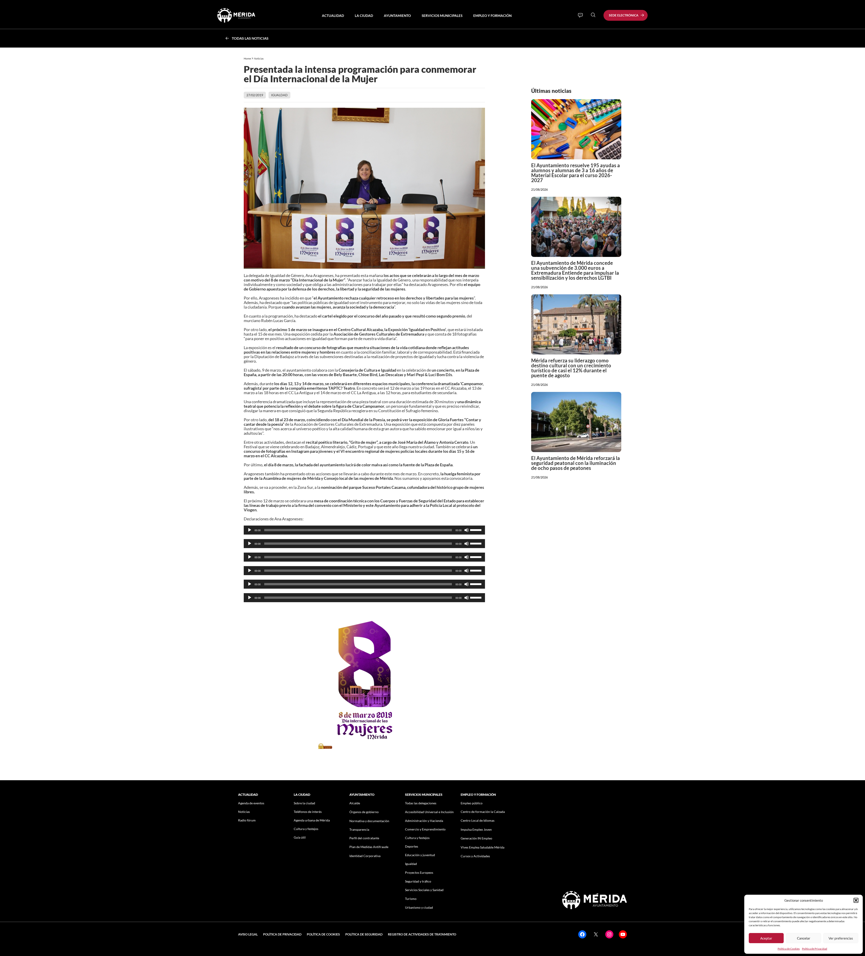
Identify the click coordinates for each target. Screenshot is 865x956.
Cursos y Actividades (475, 856)
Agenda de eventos (251, 803)
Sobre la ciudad (304, 803)
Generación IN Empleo (476, 838)
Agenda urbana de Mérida (312, 820)
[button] (856, 900)
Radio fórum (247, 820)
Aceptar (766, 938)
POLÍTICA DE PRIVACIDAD (282, 934)
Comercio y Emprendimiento (425, 829)
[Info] (580, 15)
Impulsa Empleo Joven (476, 829)
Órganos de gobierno (364, 812)
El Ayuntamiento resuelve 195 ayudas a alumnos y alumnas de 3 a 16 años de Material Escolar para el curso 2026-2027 (575, 172)
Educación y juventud (420, 855)
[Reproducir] (249, 530)
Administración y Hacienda (424, 821)
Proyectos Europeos (419, 872)
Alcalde (354, 803)
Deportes (411, 846)
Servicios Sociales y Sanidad (424, 890)
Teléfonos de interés (308, 812)
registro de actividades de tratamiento (422, 934)
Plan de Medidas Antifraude (368, 847)
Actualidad (333, 16)
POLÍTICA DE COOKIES (323, 934)
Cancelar (803, 938)
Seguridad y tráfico (418, 881)
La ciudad (364, 16)
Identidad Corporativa (364, 856)
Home (247, 58)
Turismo (411, 899)
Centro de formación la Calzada (483, 812)
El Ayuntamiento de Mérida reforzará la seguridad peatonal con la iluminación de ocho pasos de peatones (575, 463)
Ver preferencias (841, 938)
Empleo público (472, 803)
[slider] (476, 530)
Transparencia (359, 829)
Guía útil (300, 837)
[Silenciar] (466, 530)
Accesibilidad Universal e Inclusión (429, 812)
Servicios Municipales (442, 16)
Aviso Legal (248, 934)
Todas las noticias (250, 38)
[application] (364, 530)
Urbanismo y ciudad (419, 907)
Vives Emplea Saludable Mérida (482, 847)
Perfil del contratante (364, 838)
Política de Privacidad (814, 948)
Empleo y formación (492, 16)
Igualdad (279, 95)
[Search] (593, 15)
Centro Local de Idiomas (477, 820)
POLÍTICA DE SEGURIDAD (363, 934)
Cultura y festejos (306, 829)
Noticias (259, 58)
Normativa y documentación (369, 821)
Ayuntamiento (397, 16)
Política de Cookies (789, 948)
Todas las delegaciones (420, 803)
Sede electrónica (623, 15)
